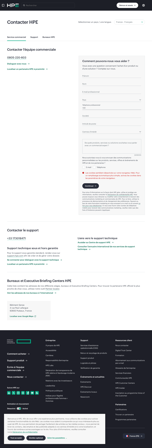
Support (15, 360)
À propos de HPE (53, 345)
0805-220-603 (16, 57)
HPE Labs (49, 365)
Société (85, 113)
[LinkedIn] (9, 393)
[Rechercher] (24, 5)
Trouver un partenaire (124, 414)
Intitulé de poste (88, 121)
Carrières (49, 355)
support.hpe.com (15, 255)
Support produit (87, 358)
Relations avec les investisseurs (59, 381)
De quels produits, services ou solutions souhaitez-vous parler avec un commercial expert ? (108, 136)
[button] (3, 5)
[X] (13, 393)
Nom (84, 81)
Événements (85, 382)
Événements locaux (88, 392)
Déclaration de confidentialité (25, 432)
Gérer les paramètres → (57, 438)
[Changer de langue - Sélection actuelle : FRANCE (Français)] (143, 5)
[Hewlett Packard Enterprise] (13, 5)
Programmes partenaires (125, 419)
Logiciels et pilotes (88, 363)
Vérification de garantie (90, 368)
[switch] (17, 408)
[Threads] (23, 393)
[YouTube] (32, 393)
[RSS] (37, 393)
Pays (84, 97)
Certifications (121, 409)
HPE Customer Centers (125, 383)
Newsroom (85, 397)
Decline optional (36, 438)
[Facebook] (27, 393)
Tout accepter (16, 438)
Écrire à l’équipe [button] (15, 369)
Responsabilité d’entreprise (57, 360)
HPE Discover (86, 387)
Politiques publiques (54, 391)
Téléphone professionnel (91, 105)
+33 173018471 (16, 238)
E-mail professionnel (89, 89)
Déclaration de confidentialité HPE (120, 195)
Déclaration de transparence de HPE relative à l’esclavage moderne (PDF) (60, 373)
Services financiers (123, 373)
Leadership (50, 386)
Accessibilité (51, 350)
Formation (119, 355)
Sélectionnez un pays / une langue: (94, 22)
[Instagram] (18, 393)
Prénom (85, 73)
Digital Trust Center (123, 350)
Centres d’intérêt (88, 129)
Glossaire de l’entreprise (125, 368)
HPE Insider (120, 388)
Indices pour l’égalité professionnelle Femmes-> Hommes (57, 398)
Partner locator (52, 289)
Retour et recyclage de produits (93, 353)
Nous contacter (122, 345)
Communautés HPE (123, 378)
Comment (16, 353)
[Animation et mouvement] (19, 408)
